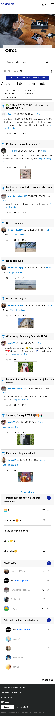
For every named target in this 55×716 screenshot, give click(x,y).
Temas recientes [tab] (11, 90)
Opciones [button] (47, 71)
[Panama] (7, 4)
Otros (39, 114)
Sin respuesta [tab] (10, 97)
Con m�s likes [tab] (30, 90)
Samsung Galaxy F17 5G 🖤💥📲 (24, 415)
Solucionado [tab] (27, 94)
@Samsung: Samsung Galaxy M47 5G (26, 336)
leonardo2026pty (15, 230)
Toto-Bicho (12, 151)
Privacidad (6, 697)
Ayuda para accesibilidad (13, 688)
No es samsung (14, 223)
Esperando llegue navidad (20, 453)
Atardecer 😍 (11, 520)
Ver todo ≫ (27, 497)
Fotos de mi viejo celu (16, 530)
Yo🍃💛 (8, 540)
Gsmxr (10, 114)
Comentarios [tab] (10, 94)
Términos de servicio (11, 692)
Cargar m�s (26, 492)
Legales (5, 702)
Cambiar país (21, 707)
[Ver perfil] (3, 114)
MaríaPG (11, 343)
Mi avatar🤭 (11, 551)
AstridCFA (12, 460)
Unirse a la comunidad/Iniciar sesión (27, 78)
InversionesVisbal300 (17, 196)
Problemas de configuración (21, 144)
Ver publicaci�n (16, 234)
